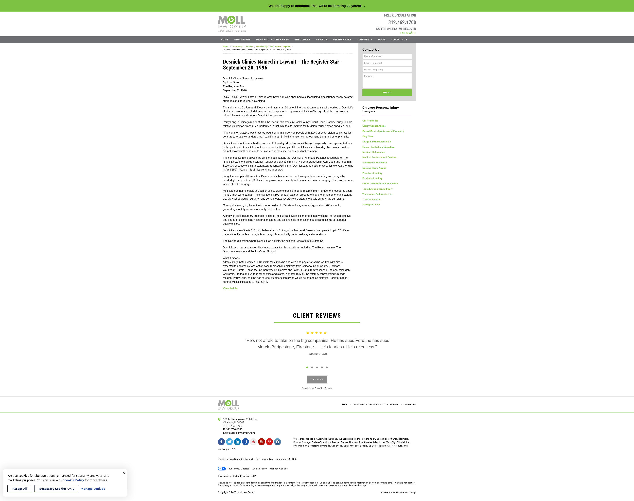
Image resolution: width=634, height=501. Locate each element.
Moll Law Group (246, 492)
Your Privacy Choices (238, 468)
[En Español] (408, 32)
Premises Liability (372, 173)
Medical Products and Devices (379, 157)
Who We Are (242, 39)
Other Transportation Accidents (380, 183)
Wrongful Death (371, 204)
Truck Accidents (371, 199)
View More (317, 379)
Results (321, 39)
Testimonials (342, 39)
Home (224, 39)
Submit (387, 92)
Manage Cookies (279, 468)
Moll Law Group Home (232, 24)
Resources (302, 39)
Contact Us (399, 39)
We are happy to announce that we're (317, 6)
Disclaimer (358, 405)
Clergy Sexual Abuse (374, 125)
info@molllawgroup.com (240, 433)
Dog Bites (367, 136)
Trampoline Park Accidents (377, 194)
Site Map (394, 405)
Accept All (20, 489)
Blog (381, 39)
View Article (230, 288)
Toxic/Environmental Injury (377, 189)
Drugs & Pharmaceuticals (376, 141)
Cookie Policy (260, 468)
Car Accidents (370, 120)
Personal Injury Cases (272, 39)
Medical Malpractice (373, 152)
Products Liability (372, 178)
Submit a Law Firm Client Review (317, 388)
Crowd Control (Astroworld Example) (383, 131)
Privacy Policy (377, 405)
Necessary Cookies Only (56, 489)
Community (364, 39)
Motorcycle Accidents (374, 162)
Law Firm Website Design (398, 492)
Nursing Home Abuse (374, 168)
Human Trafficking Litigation (378, 147)
